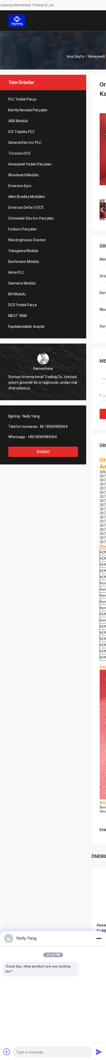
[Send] (99, 1051)
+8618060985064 (42, 437)
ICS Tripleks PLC (21, 132)
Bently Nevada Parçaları (27, 110)
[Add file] (6, 1051)
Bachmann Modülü (23, 262)
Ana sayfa (75, 56)
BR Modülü (17, 294)
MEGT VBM (17, 316)
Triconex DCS (19, 153)
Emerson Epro (19, 186)
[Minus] (99, 938)
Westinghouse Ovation (27, 240)
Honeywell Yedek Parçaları (29, 164)
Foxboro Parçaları (22, 229)
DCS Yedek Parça (22, 305)
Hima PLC (16, 272)
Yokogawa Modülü (23, 251)
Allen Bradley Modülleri (26, 197)
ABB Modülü (18, 121)
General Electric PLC (24, 142)
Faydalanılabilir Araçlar (26, 326)
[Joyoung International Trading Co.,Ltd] (16, 21)
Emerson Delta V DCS (25, 207)
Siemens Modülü (22, 283)
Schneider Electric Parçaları (31, 218)
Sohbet (43, 451)
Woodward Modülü (23, 175)
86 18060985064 (53, 426)
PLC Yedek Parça (22, 99)
